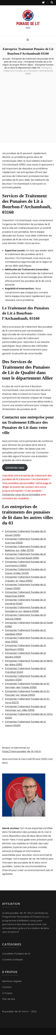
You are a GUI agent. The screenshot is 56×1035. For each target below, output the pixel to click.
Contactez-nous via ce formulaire (21, 494)
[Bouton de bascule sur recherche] (52, 3)
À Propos (7, 993)
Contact (7, 987)
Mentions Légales (12, 981)
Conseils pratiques (12, 959)
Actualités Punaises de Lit (16, 953)
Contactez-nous (14, 467)
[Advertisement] (28, 109)
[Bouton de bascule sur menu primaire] (28, 40)
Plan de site (8, 999)
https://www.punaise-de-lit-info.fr (21, 751)
